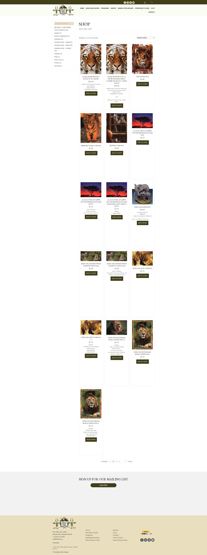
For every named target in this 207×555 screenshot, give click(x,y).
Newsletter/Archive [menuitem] (92, 538)
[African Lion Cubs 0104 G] (91, 327)
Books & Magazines (60, 36)
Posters (56, 63)
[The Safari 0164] (142, 59)
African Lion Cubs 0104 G (91, 338)
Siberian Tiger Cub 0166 (91, 146)
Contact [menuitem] (116, 535)
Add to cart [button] (91, 93)
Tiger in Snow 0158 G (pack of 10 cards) (91, 78)
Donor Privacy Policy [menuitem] (120, 540)
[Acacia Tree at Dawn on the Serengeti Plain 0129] (142, 120)
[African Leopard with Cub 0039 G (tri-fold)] (116, 256)
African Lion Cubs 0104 (142, 268)
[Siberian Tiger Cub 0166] (91, 128)
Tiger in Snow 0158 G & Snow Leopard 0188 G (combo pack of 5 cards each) (116, 80)
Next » (130, 461)
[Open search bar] (152, 2)
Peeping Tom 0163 (116, 145)
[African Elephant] (142, 193)
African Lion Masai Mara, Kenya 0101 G (91, 422)
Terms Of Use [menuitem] (118, 538)
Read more (116, 217)
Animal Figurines (59, 30)
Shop (85, 29)
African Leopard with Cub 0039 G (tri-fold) (117, 265)
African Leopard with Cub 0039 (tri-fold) (91, 265)
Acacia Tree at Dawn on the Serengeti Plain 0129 (142, 133)
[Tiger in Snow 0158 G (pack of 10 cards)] (91, 59)
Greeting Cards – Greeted (62, 48)
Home (80, 29)
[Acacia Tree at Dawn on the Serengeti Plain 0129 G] (91, 189)
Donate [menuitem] (115, 530)
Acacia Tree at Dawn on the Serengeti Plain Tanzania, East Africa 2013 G (116, 203)
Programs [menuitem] (89, 535)
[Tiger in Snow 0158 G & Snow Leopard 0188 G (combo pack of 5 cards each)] (116, 59)
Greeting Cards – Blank (61, 45)
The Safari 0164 (142, 76)
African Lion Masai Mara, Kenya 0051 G (116, 339)
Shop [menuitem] (115, 533)
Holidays (57, 53)
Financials (56, 543)
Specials (57, 66)
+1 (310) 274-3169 (59, 537)
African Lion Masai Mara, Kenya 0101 (142, 353)
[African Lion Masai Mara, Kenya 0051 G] (116, 327)
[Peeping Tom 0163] (116, 128)
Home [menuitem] (88, 530)
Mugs (56, 57)
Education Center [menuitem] (92, 533)
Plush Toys (57, 60)
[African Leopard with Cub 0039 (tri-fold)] (91, 256)
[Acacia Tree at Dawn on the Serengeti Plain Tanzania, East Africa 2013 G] (116, 189)
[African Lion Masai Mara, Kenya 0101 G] (91, 404)
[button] (125, 2)
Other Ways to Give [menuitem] (93, 540)
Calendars (57, 39)
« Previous (104, 461)
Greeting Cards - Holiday (62, 42)
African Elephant (142, 207)
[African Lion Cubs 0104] (142, 258)
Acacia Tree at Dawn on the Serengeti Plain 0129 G (91, 202)
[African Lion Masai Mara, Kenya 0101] (142, 334)
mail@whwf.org (58, 539)
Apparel (56, 33)
